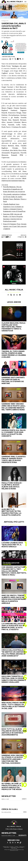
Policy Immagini (20, 847)
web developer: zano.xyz (14, 850)
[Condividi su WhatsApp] (10, 59)
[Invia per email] (23, 59)
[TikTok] (20, 842)
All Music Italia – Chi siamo (8, 846)
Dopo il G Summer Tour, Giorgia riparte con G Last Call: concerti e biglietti (14, 226)
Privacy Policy (6, 847)
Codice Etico (21, 846)
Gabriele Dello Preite (8, 56)
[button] (20, 59)
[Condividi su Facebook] (13, 59)
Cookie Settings (14, 848)
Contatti (16, 846)
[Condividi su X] (15, 59)
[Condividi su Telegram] (18, 59)
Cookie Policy (13, 847)
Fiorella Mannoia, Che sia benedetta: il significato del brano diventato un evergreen (14, 189)
